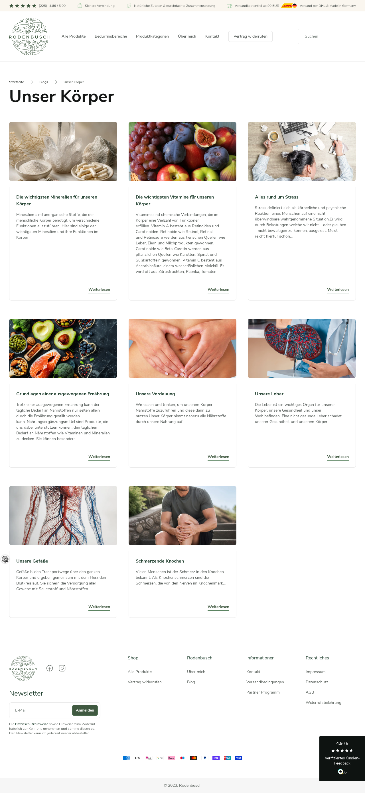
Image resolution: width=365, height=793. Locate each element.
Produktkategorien (152, 36)
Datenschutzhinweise (31, 724)
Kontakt (212, 36)
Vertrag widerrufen (250, 36)
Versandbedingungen (265, 682)
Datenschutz (317, 682)
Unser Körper (74, 82)
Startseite (16, 82)
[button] (342, 758)
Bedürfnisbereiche (111, 36)
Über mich (187, 36)
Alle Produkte (74, 36)
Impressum (316, 672)
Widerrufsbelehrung (323, 702)
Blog (191, 682)
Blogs (43, 82)
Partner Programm (263, 692)
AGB (310, 692)
